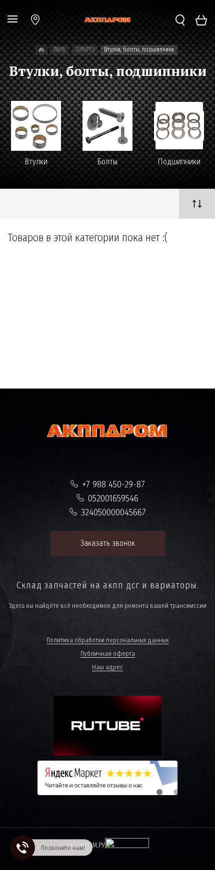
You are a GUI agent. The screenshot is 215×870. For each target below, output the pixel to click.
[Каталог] (41, 50)
